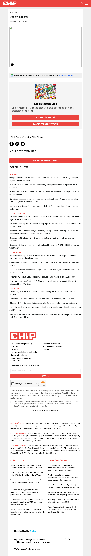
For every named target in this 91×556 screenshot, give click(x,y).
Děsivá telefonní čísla (34, 423)
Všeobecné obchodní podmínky (23, 352)
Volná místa (15, 346)
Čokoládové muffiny (67, 433)
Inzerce (46, 349)
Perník (47, 438)
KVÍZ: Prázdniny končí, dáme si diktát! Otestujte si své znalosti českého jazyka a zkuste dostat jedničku (63, 509)
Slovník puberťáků (51, 423)
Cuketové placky (74, 436)
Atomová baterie (31, 450)
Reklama (14, 349)
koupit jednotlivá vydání (45, 124)
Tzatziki (27, 438)
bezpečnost (15, 253)
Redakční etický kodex (52, 346)
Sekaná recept (37, 438)
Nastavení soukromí (18, 355)
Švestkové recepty (64, 438)
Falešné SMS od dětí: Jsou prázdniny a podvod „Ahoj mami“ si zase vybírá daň (42, 277)
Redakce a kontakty (51, 344)
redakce (12, 21)
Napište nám (38, 137)
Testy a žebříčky (17, 214)
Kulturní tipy (56, 426)
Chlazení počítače (34, 446)
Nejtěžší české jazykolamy (27, 426)
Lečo (53, 438)
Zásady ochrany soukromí (21, 358)
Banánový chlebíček (17, 436)
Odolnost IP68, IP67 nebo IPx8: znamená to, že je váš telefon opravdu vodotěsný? (43, 303)
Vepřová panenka (34, 433)
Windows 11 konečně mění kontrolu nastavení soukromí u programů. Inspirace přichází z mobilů (27, 482)
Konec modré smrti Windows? (50, 448)
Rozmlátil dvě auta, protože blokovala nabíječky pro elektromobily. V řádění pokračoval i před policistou (24, 492)
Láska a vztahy (44, 426)
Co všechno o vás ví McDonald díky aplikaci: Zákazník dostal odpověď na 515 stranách (27, 466)
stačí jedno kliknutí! (66, 75)
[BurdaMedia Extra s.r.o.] (23, 336)
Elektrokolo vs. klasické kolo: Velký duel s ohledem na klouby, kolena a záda (41, 299)
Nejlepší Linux (51, 453)
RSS (44, 352)
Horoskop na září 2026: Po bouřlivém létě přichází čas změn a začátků (63, 501)
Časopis (18, 12)
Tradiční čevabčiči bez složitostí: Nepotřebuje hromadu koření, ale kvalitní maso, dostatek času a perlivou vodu (63, 477)
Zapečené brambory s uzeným (29, 441)
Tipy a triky (14, 289)
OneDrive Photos (31, 448)
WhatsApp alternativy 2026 (50, 428)
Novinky (13, 175)
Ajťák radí (66, 426)
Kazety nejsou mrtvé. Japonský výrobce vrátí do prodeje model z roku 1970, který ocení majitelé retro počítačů (27, 502)
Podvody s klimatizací (36, 453)
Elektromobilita (72, 450)
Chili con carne (33, 436)
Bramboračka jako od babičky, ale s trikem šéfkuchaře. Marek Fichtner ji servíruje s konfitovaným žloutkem (61, 467)
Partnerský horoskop (67, 423)
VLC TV (23, 453)
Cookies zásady (16, 361)
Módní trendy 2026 (31, 428)
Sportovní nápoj (46, 436)
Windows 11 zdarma (71, 448)
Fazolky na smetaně (50, 433)
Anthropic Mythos (16, 450)
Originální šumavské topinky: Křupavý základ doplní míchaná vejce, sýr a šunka (63, 486)
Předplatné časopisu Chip (21, 344)
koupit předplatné (45, 117)
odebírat (46, 376)
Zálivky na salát (60, 436)
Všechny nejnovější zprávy (45, 160)
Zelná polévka (17, 438)
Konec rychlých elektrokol (52, 446)
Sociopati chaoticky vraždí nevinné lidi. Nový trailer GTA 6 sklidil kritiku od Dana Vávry (26, 474)
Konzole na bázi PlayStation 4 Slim (53, 450)
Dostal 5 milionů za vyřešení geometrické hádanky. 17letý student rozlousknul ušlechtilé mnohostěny (27, 511)
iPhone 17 (14, 453)
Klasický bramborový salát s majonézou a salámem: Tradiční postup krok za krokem (63, 493)
